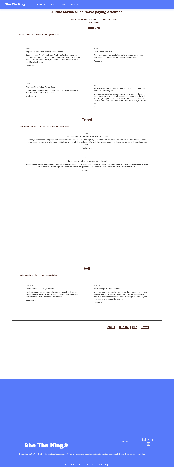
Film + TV (97, 48)
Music (28, 84)
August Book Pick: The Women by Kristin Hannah (44, 52)
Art (95, 85)
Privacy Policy (18, 356)
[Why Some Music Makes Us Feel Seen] (53, 80)
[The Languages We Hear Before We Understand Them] (87, 129)
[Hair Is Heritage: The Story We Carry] (53, 282)
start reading (94, 22)
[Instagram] (144, 439)
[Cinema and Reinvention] (121, 45)
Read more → (31, 66)
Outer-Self (29, 285)
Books (28, 48)
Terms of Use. (31, 356)
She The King (15, 4)
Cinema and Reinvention (103, 52)
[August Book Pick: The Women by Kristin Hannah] (53, 45)
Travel (63, 4)
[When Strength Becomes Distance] (121, 282)
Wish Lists (75, 4)
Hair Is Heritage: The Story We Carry (40, 289)
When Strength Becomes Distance (107, 289)
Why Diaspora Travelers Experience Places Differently (87, 161)
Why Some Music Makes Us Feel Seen (40, 87)
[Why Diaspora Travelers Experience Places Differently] (87, 154)
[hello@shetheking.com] (148, 444)
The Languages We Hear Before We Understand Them (87, 136)
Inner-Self (97, 285)
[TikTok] (148, 439)
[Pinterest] (152, 439)
